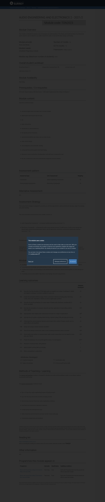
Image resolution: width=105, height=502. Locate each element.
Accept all (72, 261)
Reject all (30, 261)
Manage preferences (60, 261)
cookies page (34, 254)
